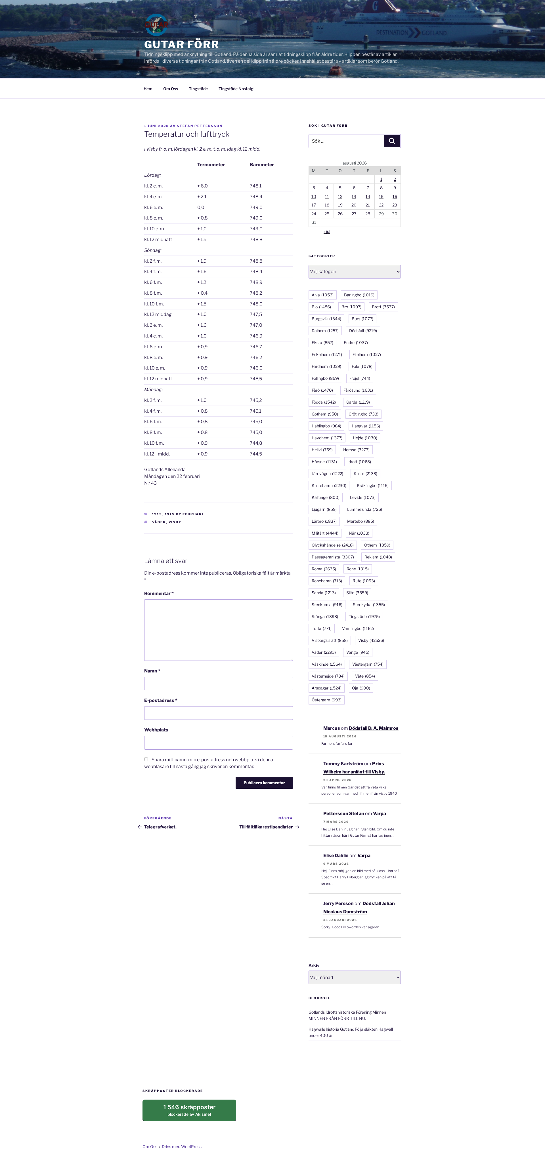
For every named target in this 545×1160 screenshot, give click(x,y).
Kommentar (159, 593)
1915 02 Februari (184, 514)
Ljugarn (324, 509)
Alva (323, 294)
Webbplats (156, 730)
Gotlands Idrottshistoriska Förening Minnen (347, 1012)
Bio (321, 306)
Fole (362, 366)
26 (340, 213)
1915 (157, 514)
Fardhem (326, 366)
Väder (159, 522)
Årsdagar (326, 688)
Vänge (357, 652)
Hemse (356, 449)
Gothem (325, 414)
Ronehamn (327, 580)
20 (354, 205)
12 (340, 196)
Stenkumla (327, 604)
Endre (356, 342)
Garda (358, 402)
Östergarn (326, 699)
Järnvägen (327, 473)
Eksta (322, 342)
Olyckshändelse (333, 545)
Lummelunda (364, 509)
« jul (327, 231)
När (359, 533)
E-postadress (160, 700)
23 (394, 205)
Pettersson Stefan (343, 813)
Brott (383, 306)
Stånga (325, 616)
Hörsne (324, 461)
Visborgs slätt (330, 640)
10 (313, 196)
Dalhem (325, 330)
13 (354, 196)
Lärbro (324, 521)
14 (368, 196)
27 (354, 213)
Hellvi (322, 449)
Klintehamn (329, 485)
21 (368, 205)
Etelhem (367, 354)
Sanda (324, 592)
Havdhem (327, 437)
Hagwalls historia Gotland (331, 1029)
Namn (152, 671)
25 (326, 213)
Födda (324, 402)
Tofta (322, 628)
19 (340, 205)
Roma (324, 568)
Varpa (379, 813)
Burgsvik (326, 318)
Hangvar (366, 425)
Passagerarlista (333, 556)
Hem (148, 88)
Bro (351, 306)
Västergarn (367, 664)
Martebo (360, 521)
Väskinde (327, 664)
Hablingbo (326, 425)
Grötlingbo (363, 414)
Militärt (325, 533)
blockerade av (195, 1112)
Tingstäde (198, 88)
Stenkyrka (369, 604)
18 (327, 205)
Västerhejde (328, 676)
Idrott (359, 461)
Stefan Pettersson (200, 126)
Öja (361, 688)
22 (381, 205)
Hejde (365, 437)
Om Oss (170, 88)
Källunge (325, 497)
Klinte (365, 473)
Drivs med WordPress (182, 1146)
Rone (358, 568)
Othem (377, 545)
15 (381, 196)
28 (367, 213)
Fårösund (358, 390)
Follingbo (325, 378)
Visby (175, 522)
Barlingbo (359, 294)
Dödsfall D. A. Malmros (374, 728)
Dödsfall (363, 330)
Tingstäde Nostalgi (237, 88)
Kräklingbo (373, 485)
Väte (365, 676)
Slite (357, 592)
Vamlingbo (358, 628)
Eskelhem (327, 354)
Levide (363, 497)
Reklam (378, 556)
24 (313, 213)
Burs (362, 318)
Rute (364, 580)
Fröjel (359, 378)
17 (314, 205)
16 (395, 196)
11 (327, 196)
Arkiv (314, 965)
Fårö (322, 390)
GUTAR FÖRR (181, 44)
